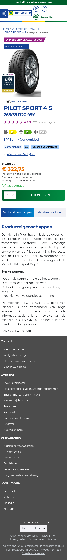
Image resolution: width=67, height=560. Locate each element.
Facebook (10, 491)
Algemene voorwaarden (19, 445)
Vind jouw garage (15, 367)
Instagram (10, 497)
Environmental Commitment (22, 394)
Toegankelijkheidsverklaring (21, 475)
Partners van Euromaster (19, 418)
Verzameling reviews (16, 469)
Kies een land (32, 528)
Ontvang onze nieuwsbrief (20, 361)
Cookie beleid (12, 457)
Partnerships (11, 412)
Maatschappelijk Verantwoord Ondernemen (31, 388)
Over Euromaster (14, 383)
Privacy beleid (12, 451)
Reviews (9, 424)
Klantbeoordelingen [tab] (50, 212)
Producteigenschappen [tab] (17, 212)
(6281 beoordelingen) (43, 122)
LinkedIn (9, 503)
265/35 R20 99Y (19, 114)
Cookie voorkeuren (33, 553)
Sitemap (53, 539)
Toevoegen (40, 195)
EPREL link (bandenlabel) (22, 139)
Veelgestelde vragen (16, 355)
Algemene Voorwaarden (25, 535)
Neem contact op (14, 349)
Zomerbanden (13, 147)
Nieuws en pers (13, 429)
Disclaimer (10, 463)
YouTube (9, 508)
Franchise (10, 406)
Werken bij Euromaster (18, 400)
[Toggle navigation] (4, 13)
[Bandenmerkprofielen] (25, 73)
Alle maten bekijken (21, 154)
